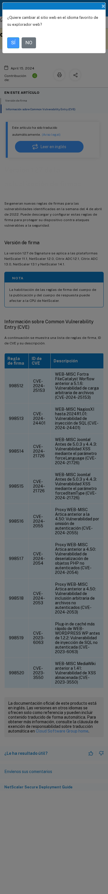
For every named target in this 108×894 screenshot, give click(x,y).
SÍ (13, 42)
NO (28, 42)
